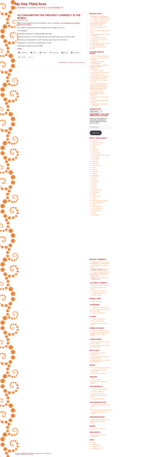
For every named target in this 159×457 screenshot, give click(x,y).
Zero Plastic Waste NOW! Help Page (99, 101)
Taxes (94, 204)
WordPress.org (96, 448)
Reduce (94, 188)
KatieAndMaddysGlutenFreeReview (101, 410)
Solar (93, 198)
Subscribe (95, 133)
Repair (94, 194)
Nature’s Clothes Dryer (102, 263)
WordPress (24, 453)
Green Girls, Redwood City (100, 307)
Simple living (72, 62)
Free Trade (95, 159)
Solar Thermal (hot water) (100, 200)
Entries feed (96, 444)
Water (94, 213)
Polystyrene (96, 182)
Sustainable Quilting (98, 293)
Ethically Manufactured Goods (98, 288)
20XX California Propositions (101, 56)
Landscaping (96, 165)
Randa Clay (48, 453)
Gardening (95, 161)
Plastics (94, 178)
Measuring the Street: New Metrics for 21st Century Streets (99, 334)
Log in (94, 442)
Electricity (95, 151)
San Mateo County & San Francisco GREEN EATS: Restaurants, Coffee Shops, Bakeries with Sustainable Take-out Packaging (99, 87)
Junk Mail (95, 163)
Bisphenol (95, 140)
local (93, 167)
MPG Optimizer (97, 301)
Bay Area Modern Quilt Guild (101, 285)
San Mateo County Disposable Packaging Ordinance (97, 93)
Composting (96, 145)
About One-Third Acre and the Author (99, 58)
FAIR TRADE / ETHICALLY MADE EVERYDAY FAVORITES (99, 66)
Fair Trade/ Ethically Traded (100, 155)
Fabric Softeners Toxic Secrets (98, 47)
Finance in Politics (98, 70)
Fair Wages (95, 157)
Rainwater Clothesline (99, 291)
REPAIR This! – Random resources (99, 80)
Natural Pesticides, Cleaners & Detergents (100, 35)
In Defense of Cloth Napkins (101, 20)
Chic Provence (96, 379)
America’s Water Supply (99, 389)
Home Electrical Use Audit (100, 72)
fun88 (94, 265)
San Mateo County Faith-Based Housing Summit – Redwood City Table (99, 23)
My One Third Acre (30, 4)
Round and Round (35, 453)
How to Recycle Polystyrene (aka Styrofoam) (100, 310)
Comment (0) (81, 62)
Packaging (95, 175)
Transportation (96, 210)
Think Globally (96, 206)
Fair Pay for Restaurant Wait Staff (100, 31)
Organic (94, 173)
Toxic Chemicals (97, 208)
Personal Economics (98, 74)
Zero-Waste (95, 215)
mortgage (95, 171)
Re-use (94, 184)
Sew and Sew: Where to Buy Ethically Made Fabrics (100, 44)
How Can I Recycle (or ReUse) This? (98, 353)
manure (94, 169)
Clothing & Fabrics (98, 143)
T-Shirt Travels (96, 295)
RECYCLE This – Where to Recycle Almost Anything (99, 77)
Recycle (94, 186)
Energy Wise (96, 153)
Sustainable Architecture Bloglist (98, 382)
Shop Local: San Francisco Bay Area (99, 97)
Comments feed (97, 446)
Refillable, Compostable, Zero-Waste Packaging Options (100, 17)
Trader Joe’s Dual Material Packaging (100, 104)
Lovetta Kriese (96, 273)
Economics (65, 62)
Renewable (95, 192)
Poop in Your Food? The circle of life (98, 40)
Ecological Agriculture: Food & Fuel (100, 405)
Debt (59, 62)
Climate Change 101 (98, 319)
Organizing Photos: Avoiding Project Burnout (100, 361)
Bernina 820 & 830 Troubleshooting (97, 62)
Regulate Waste (97, 190)
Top (32, 454)
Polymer (94, 180)
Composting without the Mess (98, 27)
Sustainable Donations (99, 38)
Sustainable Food (97, 202)
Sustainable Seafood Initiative (97, 412)
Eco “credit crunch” (98, 321)
